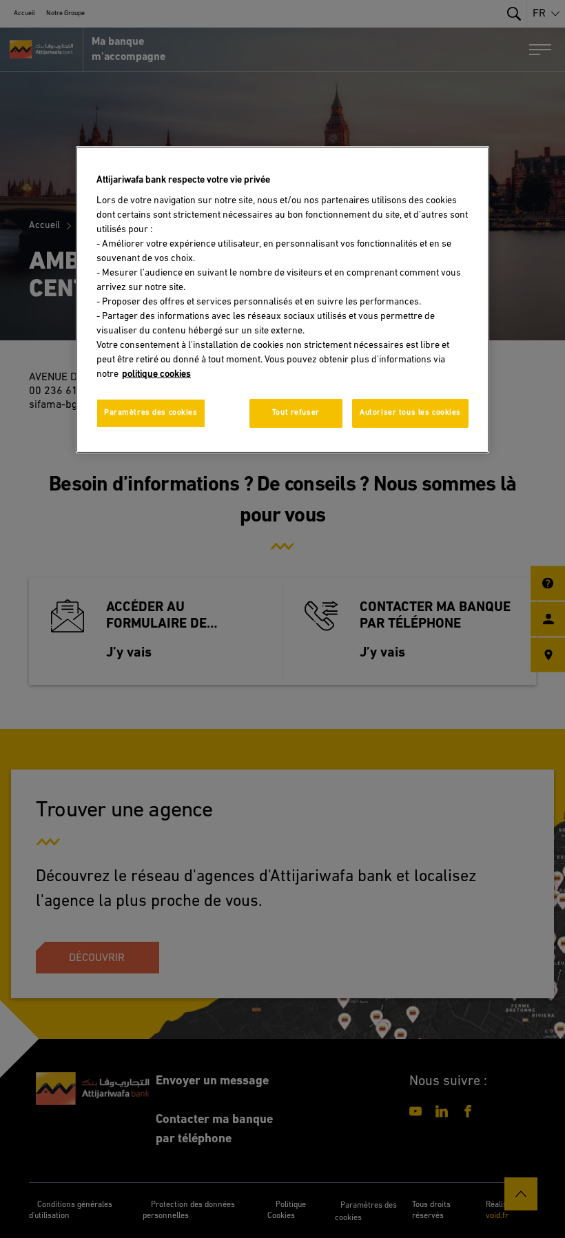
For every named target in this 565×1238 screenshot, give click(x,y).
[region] (282, 299)
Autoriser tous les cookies (410, 413)
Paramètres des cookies (151, 413)
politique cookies (156, 374)
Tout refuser (296, 413)
